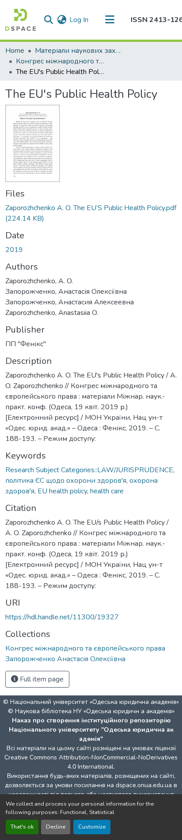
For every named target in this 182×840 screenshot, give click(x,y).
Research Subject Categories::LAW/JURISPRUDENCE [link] (89, 470)
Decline (55, 827)
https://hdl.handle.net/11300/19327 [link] (62, 617)
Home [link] (14, 51)
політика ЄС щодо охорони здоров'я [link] (65, 480)
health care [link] (107, 491)
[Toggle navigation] (109, 19)
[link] (91, 213)
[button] (20, 20)
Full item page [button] (41, 679)
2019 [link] (14, 250)
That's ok (22, 827)
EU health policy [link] (62, 491)
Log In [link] (78, 20)
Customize (92, 827)
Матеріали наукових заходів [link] (79, 51)
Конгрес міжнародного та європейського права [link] (60, 61)
